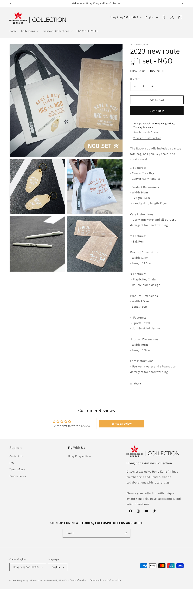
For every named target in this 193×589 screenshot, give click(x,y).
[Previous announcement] (11, 3)
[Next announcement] (182, 3)
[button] (29, 31)
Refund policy (114, 580)
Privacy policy (97, 580)
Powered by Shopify (57, 580)
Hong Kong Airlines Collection (32, 580)
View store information (147, 138)
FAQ (11, 462)
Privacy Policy (17, 476)
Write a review (122, 424)
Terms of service (78, 580)
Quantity (135, 79)
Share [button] (137, 383)
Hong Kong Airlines (79, 456)
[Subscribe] (126, 533)
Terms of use (17, 469)
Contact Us (16, 456)
